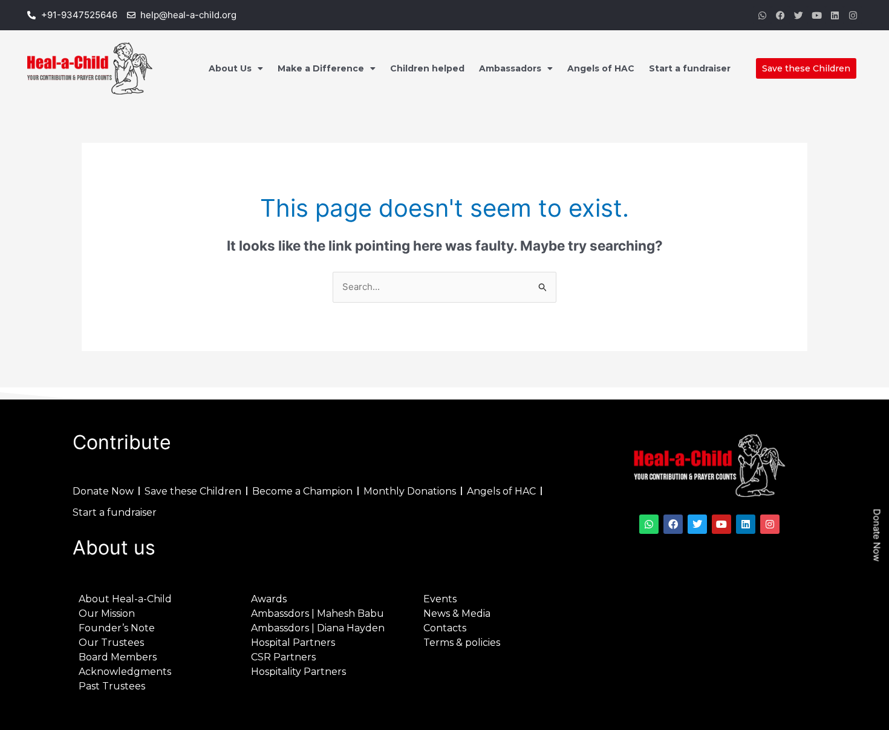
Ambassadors (510, 68)
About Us (230, 68)
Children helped (427, 68)
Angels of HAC (600, 68)
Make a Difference (321, 68)
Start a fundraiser (690, 68)
